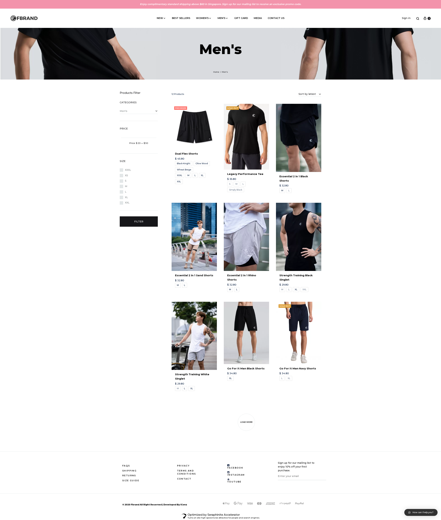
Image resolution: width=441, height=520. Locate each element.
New (160, 18)
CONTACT (184, 478)
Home (216, 72)
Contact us (276, 18)
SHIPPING (129, 470)
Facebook (235, 467)
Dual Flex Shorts (186, 153)
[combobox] (310, 94)
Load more (246, 422)
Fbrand (135, 504)
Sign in (406, 18)
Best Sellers (181, 18)
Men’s (221, 18)
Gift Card (241, 18)
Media (258, 18)
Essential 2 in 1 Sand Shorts (194, 275)
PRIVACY (183, 465)
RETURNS (129, 475)
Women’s (202, 18)
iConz (183, 504)
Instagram (236, 475)
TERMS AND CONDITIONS (186, 472)
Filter (138, 221)
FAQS (126, 465)
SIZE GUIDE (130, 480)
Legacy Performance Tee (245, 174)
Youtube (234, 481)
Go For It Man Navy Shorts (297, 368)
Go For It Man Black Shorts (246, 368)
